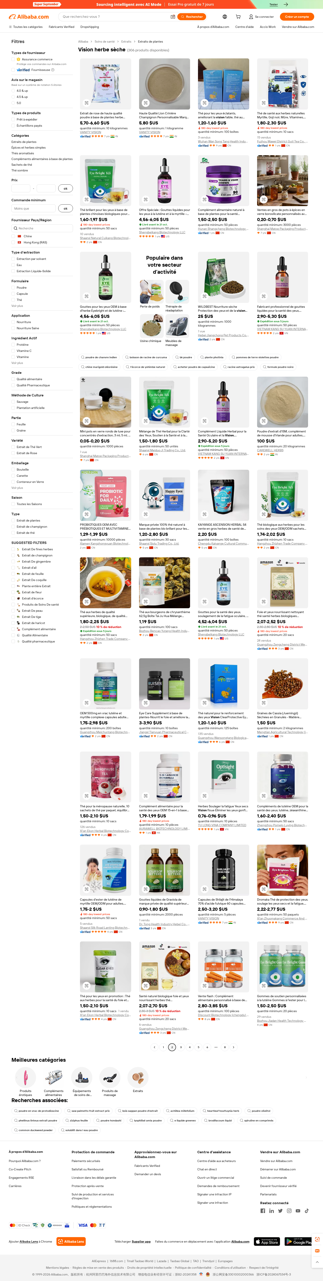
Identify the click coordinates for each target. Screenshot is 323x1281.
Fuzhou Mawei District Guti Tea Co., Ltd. (282, 141)
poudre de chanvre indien (101, 357)
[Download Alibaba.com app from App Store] (267, 1241)
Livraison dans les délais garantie (94, 1177)
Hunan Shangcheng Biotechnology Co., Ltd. (223, 228)
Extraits (126, 41)
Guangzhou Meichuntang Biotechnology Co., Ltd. (105, 732)
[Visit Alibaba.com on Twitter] (280, 1210)
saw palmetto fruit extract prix (91, 1110)
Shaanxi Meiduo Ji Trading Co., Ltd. (162, 450)
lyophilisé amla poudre (148, 1120)
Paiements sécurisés (86, 1161)
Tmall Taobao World (140, 1261)
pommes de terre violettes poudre (257, 357)
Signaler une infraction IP (214, 1194)
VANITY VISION (90, 132)
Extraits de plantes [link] (150, 41)
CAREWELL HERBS (270, 450)
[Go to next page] (234, 1047)
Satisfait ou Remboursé (87, 1169)
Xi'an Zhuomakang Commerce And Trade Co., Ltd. (282, 918)
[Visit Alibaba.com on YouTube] (298, 1210)
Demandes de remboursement (218, 1186)
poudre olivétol (261, 1110)
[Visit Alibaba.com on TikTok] (306, 1210)
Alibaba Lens (29, 1241)
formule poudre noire (280, 367)
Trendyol (208, 1261)
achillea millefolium (182, 1110)
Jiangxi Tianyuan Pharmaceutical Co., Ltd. (164, 732)
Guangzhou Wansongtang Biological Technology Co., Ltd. (223, 737)
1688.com (116, 1261)
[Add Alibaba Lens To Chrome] (71, 1241)
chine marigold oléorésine (101, 367)
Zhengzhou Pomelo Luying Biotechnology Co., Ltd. (282, 825)
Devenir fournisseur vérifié (278, 1186)
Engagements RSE (21, 1177)
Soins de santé (105, 41)
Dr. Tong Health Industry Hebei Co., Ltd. (164, 924)
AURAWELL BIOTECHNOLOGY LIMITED (164, 828)
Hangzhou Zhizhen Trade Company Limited (282, 543)
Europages (225, 1261)
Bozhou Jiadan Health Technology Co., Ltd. (282, 1020)
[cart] (239, 17)
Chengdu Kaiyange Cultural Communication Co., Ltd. (223, 543)
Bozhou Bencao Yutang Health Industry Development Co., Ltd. (164, 631)
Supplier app (141, 1241)
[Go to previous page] (154, 1047)
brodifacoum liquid (220, 1120)
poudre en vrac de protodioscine (39, 1110)
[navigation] (42, 545)
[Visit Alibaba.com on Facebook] (262, 1210)
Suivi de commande (273, 1177)
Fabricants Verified (147, 1166)
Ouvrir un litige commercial (215, 1177)
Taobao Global (179, 1261)
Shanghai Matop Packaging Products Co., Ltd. (282, 228)
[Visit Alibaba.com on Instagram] (289, 1210)
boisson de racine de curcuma (148, 357)
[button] (173, 16)
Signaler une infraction (212, 1202)
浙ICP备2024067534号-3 (273, 1274)
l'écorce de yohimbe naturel (147, 367)
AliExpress (99, 1261)
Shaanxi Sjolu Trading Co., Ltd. (159, 543)
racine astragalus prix (241, 367)
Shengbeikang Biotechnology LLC (162, 232)
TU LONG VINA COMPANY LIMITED (222, 825)
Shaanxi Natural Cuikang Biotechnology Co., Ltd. (105, 238)
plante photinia (214, 357)
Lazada (161, 1261)
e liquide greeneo (185, 1120)
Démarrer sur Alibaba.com (278, 1169)
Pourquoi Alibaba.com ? (25, 1161)
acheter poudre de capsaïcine (196, 367)
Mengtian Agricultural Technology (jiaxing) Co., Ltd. (282, 732)
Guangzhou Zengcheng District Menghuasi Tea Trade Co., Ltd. (282, 644)
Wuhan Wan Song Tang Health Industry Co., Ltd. (223, 141)
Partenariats (268, 1194)
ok (65, 188)
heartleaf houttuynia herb (223, 1110)
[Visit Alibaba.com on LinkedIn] (271, 1210)
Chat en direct (207, 1169)
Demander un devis (147, 1174)
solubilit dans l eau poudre (81, 1130)
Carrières (15, 1186)
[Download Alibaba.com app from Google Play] (299, 1241)
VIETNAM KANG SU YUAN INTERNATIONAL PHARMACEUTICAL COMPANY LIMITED (282, 329)
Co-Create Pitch (20, 1169)
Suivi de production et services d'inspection (93, 1196)
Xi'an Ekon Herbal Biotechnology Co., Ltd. (105, 831)
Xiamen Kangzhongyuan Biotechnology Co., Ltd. (105, 543)
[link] (317, 1239)
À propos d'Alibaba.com (26, 1151)
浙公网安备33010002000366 (233, 1274)
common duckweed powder (36, 1130)
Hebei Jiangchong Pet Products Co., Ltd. (223, 335)
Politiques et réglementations (92, 1206)
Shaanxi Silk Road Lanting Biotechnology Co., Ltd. (105, 927)
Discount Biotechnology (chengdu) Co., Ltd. (223, 1015)
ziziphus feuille (79, 1120)
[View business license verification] (201, 1274)
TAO (196, 1261)
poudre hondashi (111, 1120)
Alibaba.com (240, 1241)
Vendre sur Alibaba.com (276, 1161)
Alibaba (83, 41)
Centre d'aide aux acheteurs (216, 1161)
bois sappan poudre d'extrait (140, 1110)
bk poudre (186, 357)
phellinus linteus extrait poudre (38, 1120)
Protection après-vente (88, 1186)
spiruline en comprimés (258, 1120)
